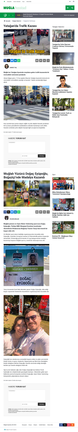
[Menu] (67, 7)
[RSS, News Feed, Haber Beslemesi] (72, 424)
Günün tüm (69, 15)
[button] (40, 60)
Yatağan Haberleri (16, 21)
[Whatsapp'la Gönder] (18, 60)
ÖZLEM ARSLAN (14, 219)
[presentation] (9, 15)
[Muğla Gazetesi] (15, 7)
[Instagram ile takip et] (69, 424)
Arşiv (23, 1)
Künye (30, 425)
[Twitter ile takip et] (65, 424)
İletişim (35, 425)
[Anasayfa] (4, 1)
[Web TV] (70, 1)
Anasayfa (7, 21)
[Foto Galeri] (73, 1)
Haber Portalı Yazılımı (11, 429)
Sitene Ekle (28, 1)
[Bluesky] (11, 60)
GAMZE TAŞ (13, 67)
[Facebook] (5, 60)
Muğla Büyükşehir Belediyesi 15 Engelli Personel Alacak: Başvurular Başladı (38, 15)
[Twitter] (8, 60)
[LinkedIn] (15, 60)
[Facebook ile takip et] (61, 424)
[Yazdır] (36, 60)
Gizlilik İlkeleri (42, 425)
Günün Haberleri (16, 1)
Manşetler (9, 1)
